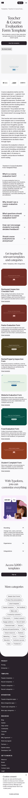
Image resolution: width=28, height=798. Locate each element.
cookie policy (7, 788)
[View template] (14, 285)
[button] (14, 175)
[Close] (26, 775)
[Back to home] (3, 3)
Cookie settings (14, 794)
